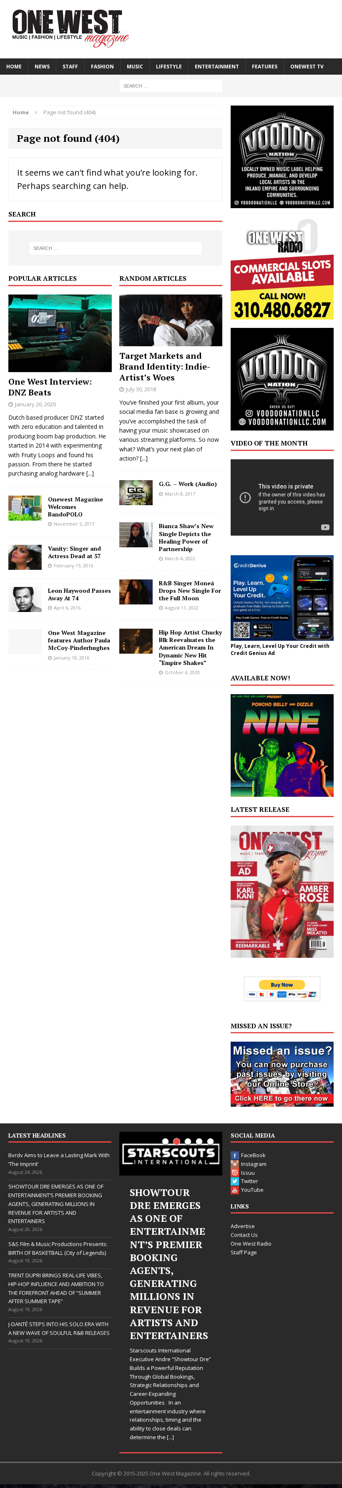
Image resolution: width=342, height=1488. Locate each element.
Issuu (248, 1172)
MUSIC (135, 66)
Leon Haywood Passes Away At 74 (79, 594)
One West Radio (251, 1243)
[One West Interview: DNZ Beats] (60, 367)
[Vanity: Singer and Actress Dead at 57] (25, 565)
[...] (90, 473)
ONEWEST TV (307, 66)
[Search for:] (171, 85)
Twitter (249, 1181)
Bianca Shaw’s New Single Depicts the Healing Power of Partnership (186, 537)
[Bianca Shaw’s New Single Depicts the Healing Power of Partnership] (136, 542)
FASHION (102, 66)
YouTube (252, 1189)
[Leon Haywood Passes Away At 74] (25, 607)
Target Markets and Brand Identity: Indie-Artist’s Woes (164, 366)
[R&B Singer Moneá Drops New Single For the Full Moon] (136, 599)
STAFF (70, 66)
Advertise (243, 1226)
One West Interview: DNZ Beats (50, 387)
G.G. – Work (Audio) (188, 484)
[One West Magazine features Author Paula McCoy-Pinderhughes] (25, 649)
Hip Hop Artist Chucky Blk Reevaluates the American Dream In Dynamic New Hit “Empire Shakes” (190, 647)
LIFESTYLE (169, 66)
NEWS (42, 66)
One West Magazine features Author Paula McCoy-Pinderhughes (79, 640)
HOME (14, 66)
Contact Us (244, 1235)
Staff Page (244, 1252)
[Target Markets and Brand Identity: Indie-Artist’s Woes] (171, 341)
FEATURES (264, 66)
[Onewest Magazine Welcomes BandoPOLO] (25, 515)
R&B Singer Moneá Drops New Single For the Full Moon (190, 590)
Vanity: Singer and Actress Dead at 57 (74, 552)
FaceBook (253, 1155)
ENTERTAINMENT (217, 66)
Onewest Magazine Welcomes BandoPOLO (75, 506)
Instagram (254, 1164)
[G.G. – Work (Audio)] (136, 500)
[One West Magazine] (171, 29)
